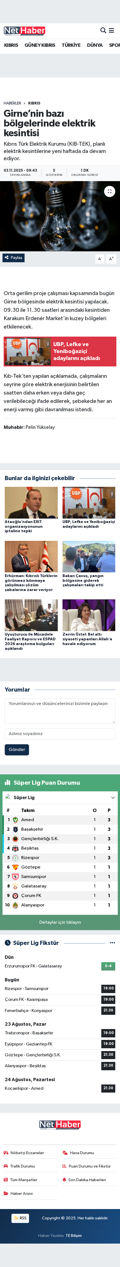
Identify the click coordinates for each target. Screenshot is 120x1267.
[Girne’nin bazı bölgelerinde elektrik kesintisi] (60, 216)
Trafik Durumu (22, 1166)
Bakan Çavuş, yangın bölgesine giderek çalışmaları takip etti (83, 580)
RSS (23, 1218)
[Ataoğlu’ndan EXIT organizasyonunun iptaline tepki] (31, 502)
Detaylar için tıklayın (60, 922)
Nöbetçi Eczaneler (27, 1153)
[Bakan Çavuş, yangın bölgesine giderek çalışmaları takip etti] (89, 556)
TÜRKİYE (71, 45)
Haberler (12, 103)
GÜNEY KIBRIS (40, 45)
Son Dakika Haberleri (87, 1180)
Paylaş (16, 258)
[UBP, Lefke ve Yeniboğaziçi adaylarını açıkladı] (89, 502)
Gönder (17, 749)
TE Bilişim (74, 1236)
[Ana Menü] (111, 30)
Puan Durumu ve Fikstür (90, 1166)
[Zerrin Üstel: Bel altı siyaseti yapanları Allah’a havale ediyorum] (89, 615)
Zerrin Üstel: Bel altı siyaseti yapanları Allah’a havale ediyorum (87, 639)
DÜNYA (95, 45)
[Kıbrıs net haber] (24, 31)
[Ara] (103, 30)
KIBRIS (11, 45)
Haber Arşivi (22, 1193)
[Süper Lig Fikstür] (112, 943)
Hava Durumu (82, 1153)
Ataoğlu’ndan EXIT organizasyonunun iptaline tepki (24, 526)
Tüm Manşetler (23, 1180)
